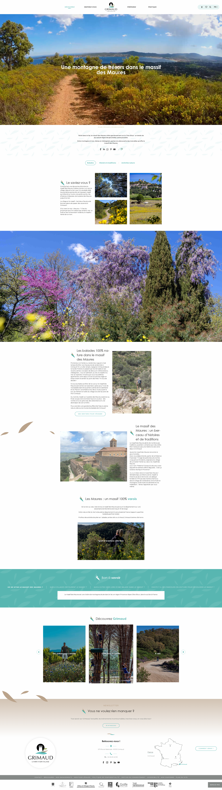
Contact (38, 777)
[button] (210, 7)
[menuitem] (69, 7)
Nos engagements (64, 777)
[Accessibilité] (202, 7)
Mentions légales (82, 777)
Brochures (49, 777)
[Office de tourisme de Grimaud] (40, 753)
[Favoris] (206, 7)
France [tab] (150, 752)
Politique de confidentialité (105, 777)
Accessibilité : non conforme (160, 777)
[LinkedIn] (115, 762)
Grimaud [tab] (151, 756)
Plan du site (182, 777)
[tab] (25, 587)
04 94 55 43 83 (111, 757)
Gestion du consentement (133, 777)
